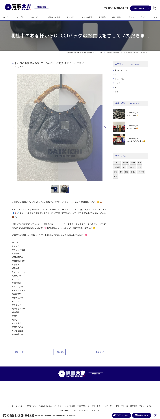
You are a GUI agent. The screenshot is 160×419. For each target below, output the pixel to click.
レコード (117, 162)
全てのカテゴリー (122, 70)
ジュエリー (131, 167)
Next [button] (104, 127)
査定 (124, 167)
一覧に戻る (59, 352)
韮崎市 (133, 162)
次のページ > (100, 352)
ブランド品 (119, 78)
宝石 (115, 172)
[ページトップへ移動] (155, 415)
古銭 (121, 172)
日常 (139, 167)
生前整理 (117, 167)
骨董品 (133, 172)
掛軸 (126, 172)
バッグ (117, 83)
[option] (59, 127)
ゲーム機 (141, 172)
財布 (115, 176)
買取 (139, 162)
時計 (116, 87)
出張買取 (125, 162)
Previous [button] (14, 127)
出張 (116, 91)
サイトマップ (96, 410)
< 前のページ (19, 352)
